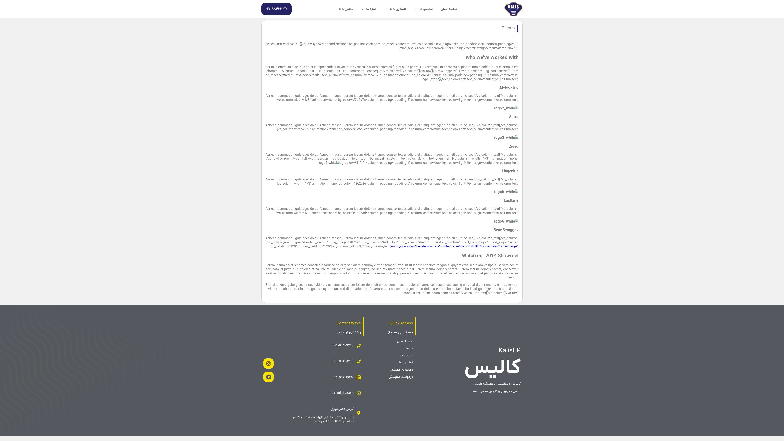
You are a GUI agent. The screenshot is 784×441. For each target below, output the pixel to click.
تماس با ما (346, 9)
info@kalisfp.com (341, 393)
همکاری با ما (398, 9)
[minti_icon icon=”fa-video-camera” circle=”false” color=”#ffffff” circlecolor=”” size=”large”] (454, 247)
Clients (508, 28)
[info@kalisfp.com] (359, 393)
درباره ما (371, 9)
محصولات (426, 9)
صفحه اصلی (449, 9)
